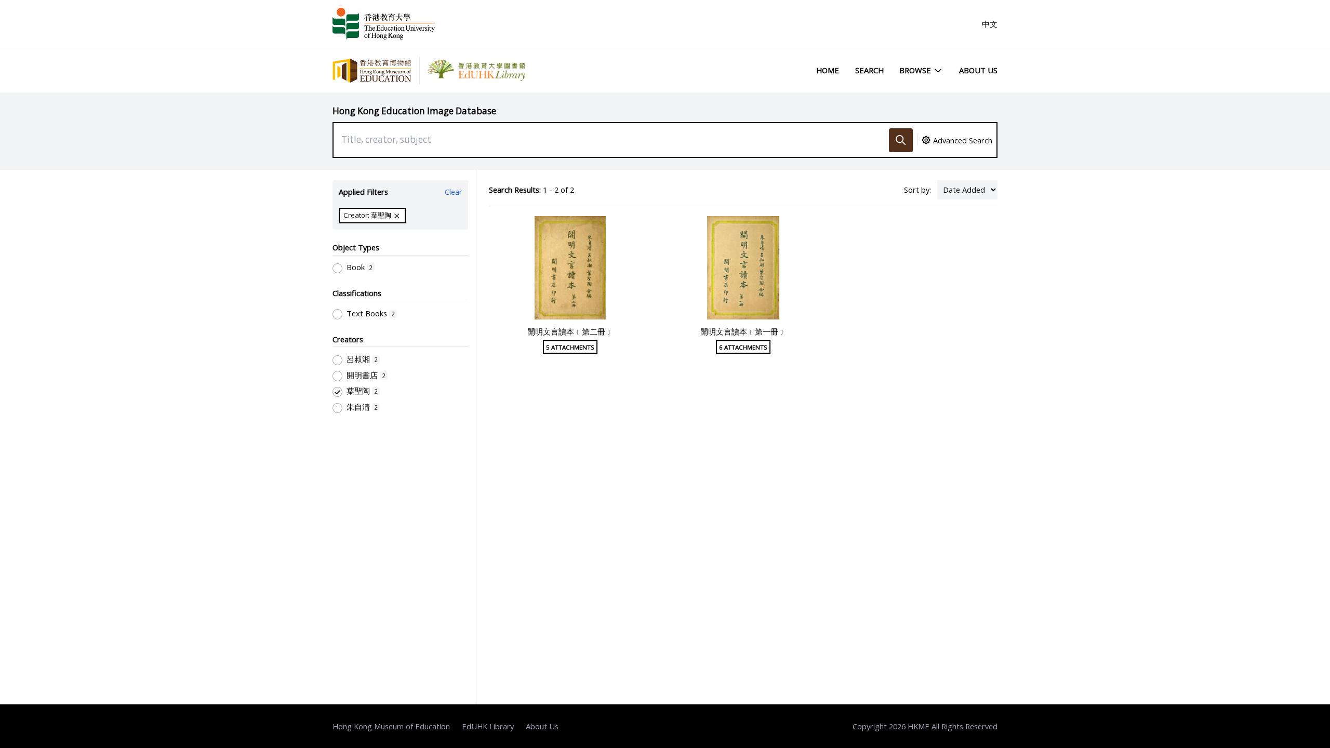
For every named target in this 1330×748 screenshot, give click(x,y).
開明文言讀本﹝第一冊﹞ (743, 331)
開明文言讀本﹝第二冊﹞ (570, 331)
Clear (453, 191)
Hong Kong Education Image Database (414, 111)
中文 (990, 24)
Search (869, 70)
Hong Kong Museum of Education (391, 726)
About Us (978, 70)
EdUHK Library (488, 726)
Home (827, 70)
